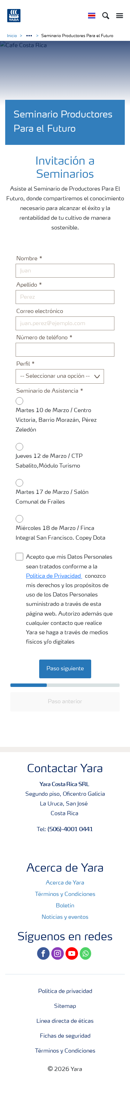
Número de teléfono (42, 338)
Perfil (23, 364)
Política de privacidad (65, 991)
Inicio (12, 36)
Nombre (26, 259)
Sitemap (65, 1006)
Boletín (65, 906)
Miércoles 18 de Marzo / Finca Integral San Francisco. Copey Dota (60, 533)
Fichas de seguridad (65, 1036)
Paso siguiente (65, 669)
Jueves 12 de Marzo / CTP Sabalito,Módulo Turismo (49, 461)
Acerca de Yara (65, 883)
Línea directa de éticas (65, 1021)
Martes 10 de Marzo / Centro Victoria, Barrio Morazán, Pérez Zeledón (56, 420)
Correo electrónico (39, 311)
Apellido (26, 285)
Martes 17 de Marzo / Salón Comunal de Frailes (52, 497)
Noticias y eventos (65, 917)
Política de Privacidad (54, 576)
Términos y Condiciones (65, 894)
